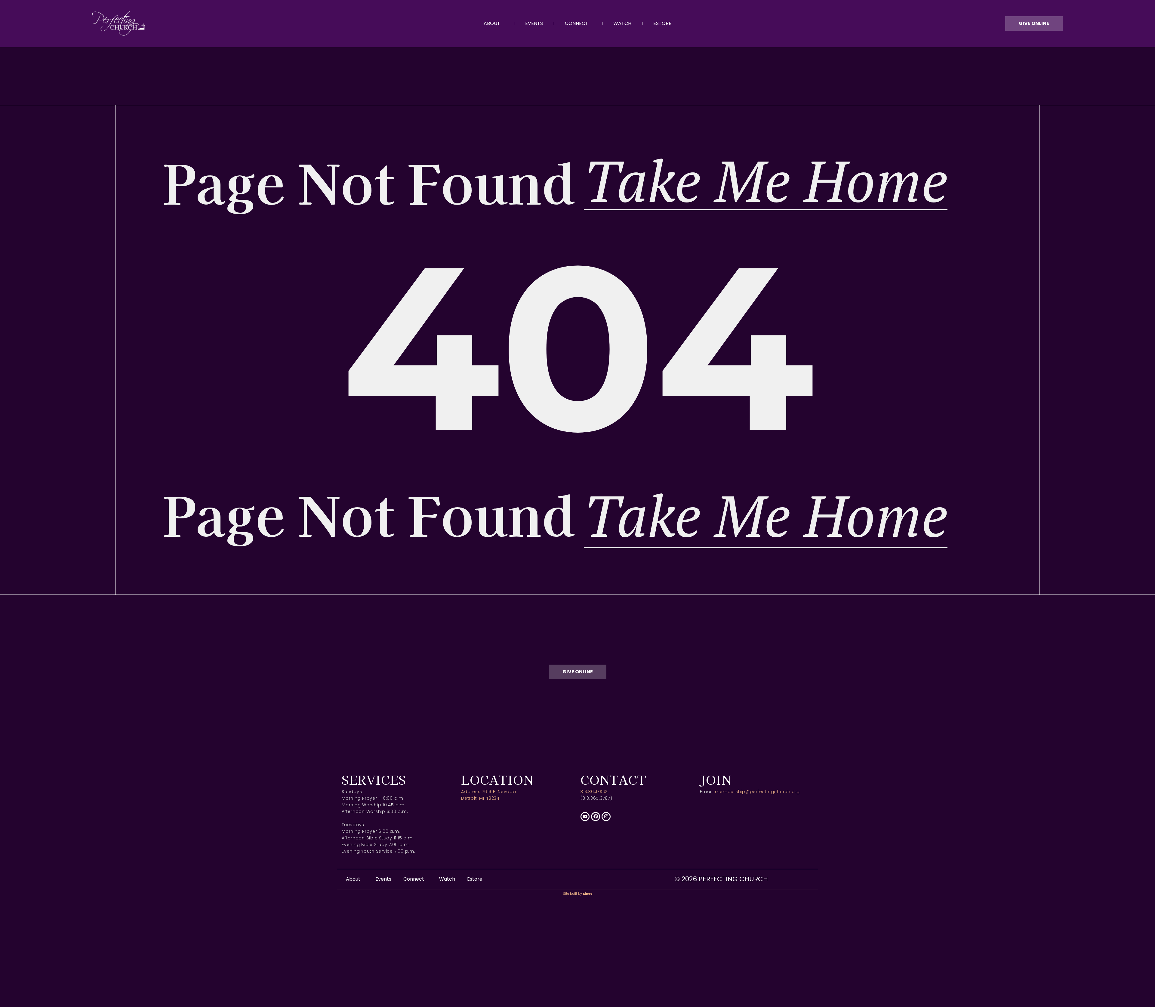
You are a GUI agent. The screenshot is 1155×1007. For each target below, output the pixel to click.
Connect (576, 23)
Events (534, 23)
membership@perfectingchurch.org (757, 792)
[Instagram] (606, 816)
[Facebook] (595, 816)
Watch (622, 23)
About (492, 23)
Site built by (577, 893)
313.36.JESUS (594, 792)
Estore (662, 23)
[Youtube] (585, 816)
